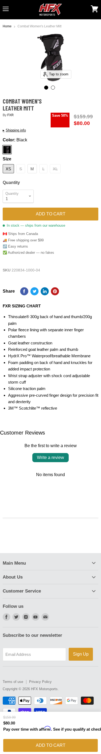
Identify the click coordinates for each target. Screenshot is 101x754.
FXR (10, 115)
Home (7, 26)
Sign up (81, 654)
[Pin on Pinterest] (55, 291)
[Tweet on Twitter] (34, 291)
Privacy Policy (40, 682)
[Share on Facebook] (24, 291)
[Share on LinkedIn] (45, 291)
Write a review (50, 457)
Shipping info (14, 130)
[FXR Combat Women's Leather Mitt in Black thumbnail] (46, 88)
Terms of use (13, 682)
